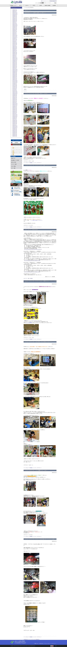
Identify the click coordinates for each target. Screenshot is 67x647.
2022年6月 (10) (15, 29)
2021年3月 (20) (15, 43)
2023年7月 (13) (15, 17)
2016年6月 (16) (15, 97)
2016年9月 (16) (15, 94)
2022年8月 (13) (15, 27)
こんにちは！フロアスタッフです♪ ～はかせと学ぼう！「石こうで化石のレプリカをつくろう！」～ (39, 341)
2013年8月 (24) (15, 129)
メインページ (30, 639)
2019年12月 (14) (15, 57)
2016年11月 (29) (15, 92)
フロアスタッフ (39, 162)
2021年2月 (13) (15, 44)
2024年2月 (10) (15, 10)
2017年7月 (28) (15, 85)
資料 (40, 5)
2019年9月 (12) (15, 60)
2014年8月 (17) (15, 118)
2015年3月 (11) (15, 111)
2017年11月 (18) (15, 81)
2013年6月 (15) (15, 131)
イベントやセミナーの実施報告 (28, 162)
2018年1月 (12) (15, 79)
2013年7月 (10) (15, 130)
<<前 (12, 142)
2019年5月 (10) (15, 64)
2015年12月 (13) (15, 103)
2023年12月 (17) (15, 12)
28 (19, 152)
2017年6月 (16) (15, 86)
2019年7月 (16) (15, 62)
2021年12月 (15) (15, 35)
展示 (20, 5)
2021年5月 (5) (14, 41)
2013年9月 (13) (15, 128)
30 (11, 154)
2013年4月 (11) (15, 133)
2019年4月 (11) (15, 65)
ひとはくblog (28, 7)
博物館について (13, 5)
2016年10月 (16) (15, 93)
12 (16, 149)
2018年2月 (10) (15, 78)
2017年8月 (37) (15, 84)
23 (11, 152)
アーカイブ (34, 639)
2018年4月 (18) (15, 76)
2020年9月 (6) (14, 49)
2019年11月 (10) (15, 58)
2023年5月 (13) (15, 19)
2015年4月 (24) (15, 110)
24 (13, 152)
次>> (21, 142)
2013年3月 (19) (15, 134)
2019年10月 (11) (15, 59)
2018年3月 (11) (15, 77)
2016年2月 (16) (15, 101)
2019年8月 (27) (15, 61)
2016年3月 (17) (15, 100)
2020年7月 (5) (14, 51)
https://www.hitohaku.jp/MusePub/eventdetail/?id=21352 (32, 260)
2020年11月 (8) (15, 47)
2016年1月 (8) (14, 102)
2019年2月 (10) (15, 67)
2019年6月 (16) (15, 63)
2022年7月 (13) (15, 28)
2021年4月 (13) (15, 42)
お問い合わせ (41, 643)
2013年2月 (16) (15, 135)
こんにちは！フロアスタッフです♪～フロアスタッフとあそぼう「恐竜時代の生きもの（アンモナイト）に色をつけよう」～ (40, 281)
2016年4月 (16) (15, 99)
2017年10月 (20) (15, 82)
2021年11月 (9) (15, 36)
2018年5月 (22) (15, 75)
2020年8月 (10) (15, 50)
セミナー (27, 5)
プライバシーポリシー (47, 643)
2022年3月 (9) (14, 32)
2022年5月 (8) (14, 30)
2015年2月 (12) (15, 112)
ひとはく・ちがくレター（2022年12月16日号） (31, 229)
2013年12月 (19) (15, 125)
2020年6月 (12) (15, 52)
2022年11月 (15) (15, 24)
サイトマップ (53, 643)
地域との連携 (47, 5)
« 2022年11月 (25, 639)
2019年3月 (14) (15, 66)
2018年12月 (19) (15, 69)
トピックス (34, 162)
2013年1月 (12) (15, 136)
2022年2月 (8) (14, 33)
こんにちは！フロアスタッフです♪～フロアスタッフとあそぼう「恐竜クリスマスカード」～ (38, 165)
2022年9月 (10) (15, 26)
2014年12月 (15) (15, 114)
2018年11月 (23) (15, 70)
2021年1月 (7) (14, 45)
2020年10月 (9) (15, 48)
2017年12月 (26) (15, 80)
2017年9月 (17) (15, 83)
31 (13, 154)
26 (16, 152)
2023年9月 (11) (15, 15)
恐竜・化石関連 (30, 278)
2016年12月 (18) (15, 91)
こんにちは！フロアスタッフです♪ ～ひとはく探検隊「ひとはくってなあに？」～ (37, 470)
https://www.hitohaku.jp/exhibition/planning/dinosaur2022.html (33, 249)
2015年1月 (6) (14, 113)
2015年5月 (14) (15, 109)
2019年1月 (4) (14, 68)
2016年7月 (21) (15, 96)
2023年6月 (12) (15, 18)
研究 (34, 5)
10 (13, 149)
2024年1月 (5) (14, 11)
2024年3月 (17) (15, 9)
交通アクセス (36, 643)
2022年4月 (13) (15, 31)
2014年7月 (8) (14, 119)
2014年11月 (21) (15, 115)
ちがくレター (25, 278)
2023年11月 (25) (15, 13)
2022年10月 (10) (15, 25)
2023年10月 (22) (15, 14)
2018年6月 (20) (15, 74)
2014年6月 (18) (15, 120)
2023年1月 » (38, 639)
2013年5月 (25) (15, 132)
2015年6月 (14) (15, 108)
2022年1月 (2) (14, 34)
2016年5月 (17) (15, 98)
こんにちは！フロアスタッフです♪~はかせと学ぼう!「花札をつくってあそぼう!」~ (36, 93)
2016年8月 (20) (15, 95)
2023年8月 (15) (15, 16)
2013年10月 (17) (15, 127)
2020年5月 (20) (15, 53)
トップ (24, 7)
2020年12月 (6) (15, 46)
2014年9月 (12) (15, 117)
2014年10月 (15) (15, 116)
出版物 (54, 5)
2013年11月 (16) (15, 126)
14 (19, 149)
